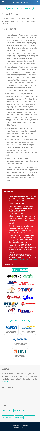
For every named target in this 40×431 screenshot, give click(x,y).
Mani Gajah (6, 417)
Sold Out (18, 417)
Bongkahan (6, 410)
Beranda (12, 8)
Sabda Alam (20, 2)
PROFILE (5, 382)
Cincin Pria (18, 410)
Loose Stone (29, 414)
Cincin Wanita (7, 414)
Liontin (18, 414)
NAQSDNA (24, 427)
